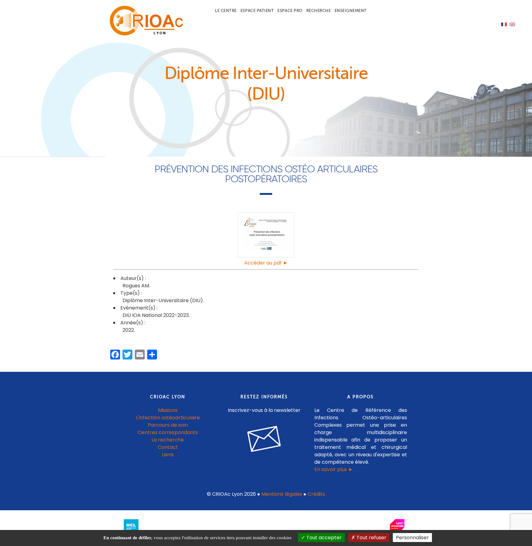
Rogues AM (136, 285)
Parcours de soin (168, 425)
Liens (168, 454)
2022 (128, 330)
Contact (168, 447)
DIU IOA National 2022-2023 (156, 315)
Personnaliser (412, 537)
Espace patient (257, 10)
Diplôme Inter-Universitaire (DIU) (163, 300)
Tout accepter (323, 537)
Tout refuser (370, 537)
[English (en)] (512, 23)
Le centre (226, 10)
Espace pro (289, 10)
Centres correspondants (168, 432)
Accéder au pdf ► (266, 262)
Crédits (316, 494)
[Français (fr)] (504, 23)
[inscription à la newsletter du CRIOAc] (264, 456)
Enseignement (351, 10)
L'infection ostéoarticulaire (168, 417)
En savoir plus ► (333, 469)
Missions (168, 410)
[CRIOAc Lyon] (144, 34)
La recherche (167, 439)
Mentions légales (281, 494)
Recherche (318, 10)
